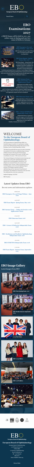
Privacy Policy (17, 463)
